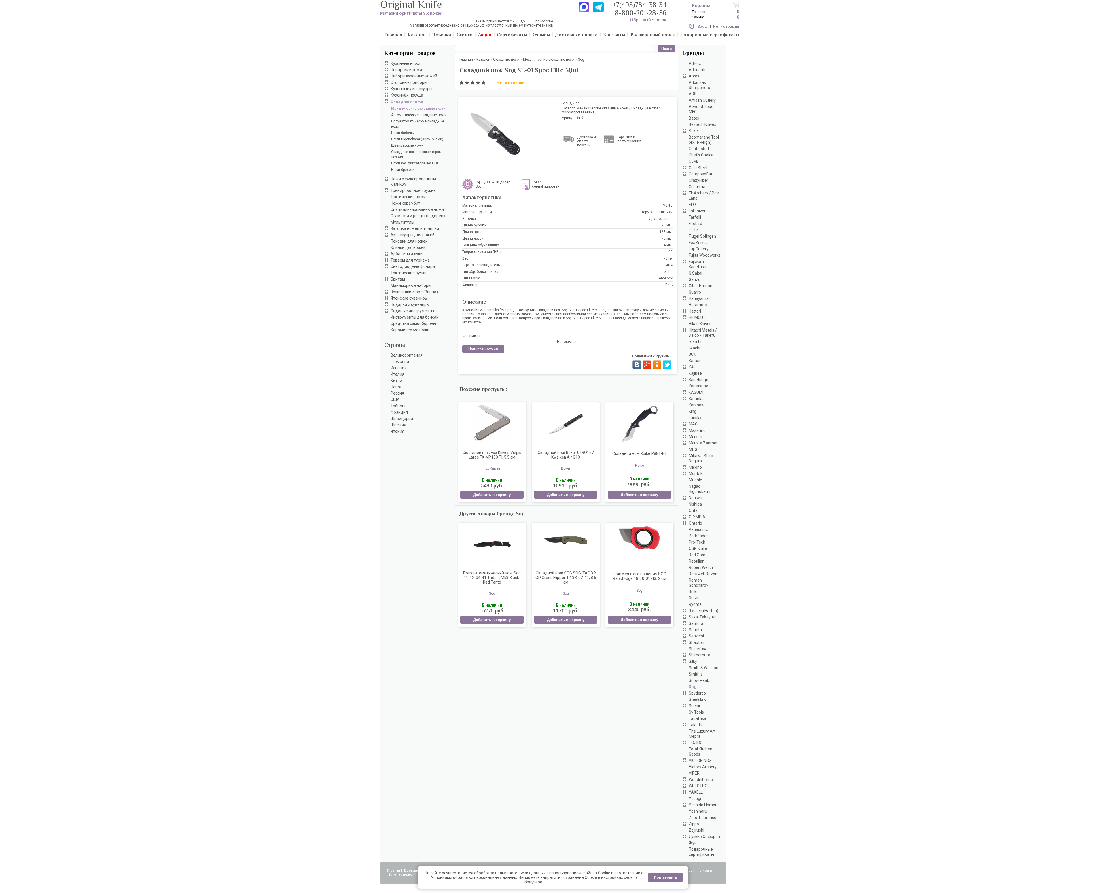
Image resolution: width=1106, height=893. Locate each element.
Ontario (695, 523)
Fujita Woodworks (705, 255)
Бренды (693, 53)
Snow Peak (699, 680)
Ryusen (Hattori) (703, 610)
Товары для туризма (410, 260)
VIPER (694, 773)
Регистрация (726, 26)
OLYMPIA (697, 516)
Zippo (694, 824)
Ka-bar (695, 360)
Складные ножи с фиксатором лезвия (416, 154)
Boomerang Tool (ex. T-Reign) (704, 140)
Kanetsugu (698, 379)
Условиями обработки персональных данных (474, 877)
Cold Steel (698, 167)
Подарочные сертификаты (701, 852)
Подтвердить (665, 877)
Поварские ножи (406, 69)
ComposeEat (700, 174)
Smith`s (696, 674)
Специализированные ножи (417, 209)
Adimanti (697, 69)
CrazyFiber (698, 180)
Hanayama (699, 298)
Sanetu (695, 629)
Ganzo (694, 279)
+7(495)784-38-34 (639, 5)
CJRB (694, 161)
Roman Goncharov (698, 583)
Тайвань (399, 406)
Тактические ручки (409, 272)
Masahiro (697, 430)
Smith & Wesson (703, 667)
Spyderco (697, 693)
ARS (693, 94)
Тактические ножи (408, 196)
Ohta (693, 510)
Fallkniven (698, 211)
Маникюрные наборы (411, 285)
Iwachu (695, 348)
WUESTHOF (699, 786)
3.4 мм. (667, 245)
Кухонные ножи (405, 63)
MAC (693, 424)
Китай (396, 380)
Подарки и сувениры (410, 304)
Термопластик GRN (657, 212)
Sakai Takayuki (702, 617)
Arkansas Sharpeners (699, 85)
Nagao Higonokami (699, 489)
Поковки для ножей (409, 241)
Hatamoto (698, 304)
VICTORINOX (700, 760)
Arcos (694, 76)
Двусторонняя (661, 219)
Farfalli (695, 217)
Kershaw (696, 405)
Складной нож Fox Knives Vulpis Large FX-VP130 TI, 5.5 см (492, 454)
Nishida (695, 504)
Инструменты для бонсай (415, 317)
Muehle (695, 480)
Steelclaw (698, 699)
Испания (399, 368)
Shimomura (699, 655)
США (395, 399)
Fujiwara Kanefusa (697, 264)
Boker (694, 130)
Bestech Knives (702, 124)
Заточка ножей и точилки (415, 228)
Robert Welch (701, 567)
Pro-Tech (697, 542)
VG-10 (668, 205)
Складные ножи (407, 101)
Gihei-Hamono (702, 285)
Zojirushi (696, 830)
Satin (668, 272)
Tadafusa (697, 718)
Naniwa (695, 497)
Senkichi (696, 636)
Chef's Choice (701, 155)
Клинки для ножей (408, 247)
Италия (397, 374)
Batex (694, 118)
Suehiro (696, 705)
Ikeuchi (695, 341)
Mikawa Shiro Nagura (701, 458)
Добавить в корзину (492, 495)
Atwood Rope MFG (701, 109)
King (692, 411)
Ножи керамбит (405, 203)
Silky (693, 661)
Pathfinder (698, 535)
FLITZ (694, 230)
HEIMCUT (697, 317)
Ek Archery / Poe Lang (704, 195)
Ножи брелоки (402, 170)
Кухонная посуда (407, 95)
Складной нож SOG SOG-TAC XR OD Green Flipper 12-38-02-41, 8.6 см (565, 577)
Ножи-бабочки (403, 133)
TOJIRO (696, 742)
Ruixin (694, 598)
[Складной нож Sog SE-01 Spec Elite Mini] (508, 134)
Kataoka (696, 398)
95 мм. (667, 225)
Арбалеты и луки (407, 253)
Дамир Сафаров (704, 836)
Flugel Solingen (702, 236)
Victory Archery (703, 767)
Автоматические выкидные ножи (418, 115)
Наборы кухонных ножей (414, 76)
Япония (397, 431)
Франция (399, 412)
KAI (692, 367)
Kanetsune (698, 386)
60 (670, 252)
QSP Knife (698, 548)
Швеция (398, 425)
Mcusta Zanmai (703, 443)
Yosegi (695, 798)
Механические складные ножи (418, 109)
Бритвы (398, 279)
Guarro (695, 292)
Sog (692, 686)
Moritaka (697, 473)
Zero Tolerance (702, 817)
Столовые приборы (409, 82)
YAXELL (696, 792)
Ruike (694, 591)
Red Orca (697, 555)
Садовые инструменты (412, 311)
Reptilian (696, 561)
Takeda (695, 724)
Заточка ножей (401, 875)
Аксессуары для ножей (413, 234)
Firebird (695, 223)
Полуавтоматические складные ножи (417, 123)
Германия (400, 361)
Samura (696, 623)
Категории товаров (410, 53)
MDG (693, 449)
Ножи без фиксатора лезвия (414, 163)
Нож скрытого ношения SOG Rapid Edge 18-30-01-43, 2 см (639, 576)
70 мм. (667, 239)
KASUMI (696, 392)
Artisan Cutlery (702, 100)
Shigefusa (698, 648)
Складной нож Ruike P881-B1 (639, 453)
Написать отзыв (483, 349)
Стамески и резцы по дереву (418, 215)
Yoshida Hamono (704, 805)
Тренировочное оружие (413, 190)
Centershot (699, 148)
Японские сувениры (409, 298)
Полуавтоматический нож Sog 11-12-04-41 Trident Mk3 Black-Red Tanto (492, 577)
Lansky (695, 417)
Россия (397, 393)
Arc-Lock (666, 278)
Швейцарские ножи (407, 145)
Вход (702, 26)
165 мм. (666, 232)
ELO (692, 204)
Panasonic (698, 529)
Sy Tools (696, 712)
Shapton (696, 642)
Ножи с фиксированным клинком (413, 181)
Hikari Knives (700, 323)
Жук (692, 843)
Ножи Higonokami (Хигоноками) (417, 139)
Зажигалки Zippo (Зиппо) (414, 292)
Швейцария (402, 418)
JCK (692, 354)
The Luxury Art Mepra (702, 734)
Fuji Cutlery (699, 249)
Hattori (695, 311)
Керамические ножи (410, 330)
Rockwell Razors (704, 574)
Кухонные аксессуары (411, 88)
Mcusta (695, 436)
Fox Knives (698, 242)
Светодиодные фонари (413, 266)
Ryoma (695, 604)
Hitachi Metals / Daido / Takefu (703, 333)
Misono (695, 467)
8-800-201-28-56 (640, 13)
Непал (396, 387)
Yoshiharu (698, 811)
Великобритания (407, 355)
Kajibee (695, 373)
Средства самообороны (413, 323)
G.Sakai (695, 273)
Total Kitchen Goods (700, 751)
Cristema (697, 186)
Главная (393, 871)
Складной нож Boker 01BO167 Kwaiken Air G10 (566, 454)
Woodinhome (701, 779)
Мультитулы (402, 222)
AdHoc (695, 63)
